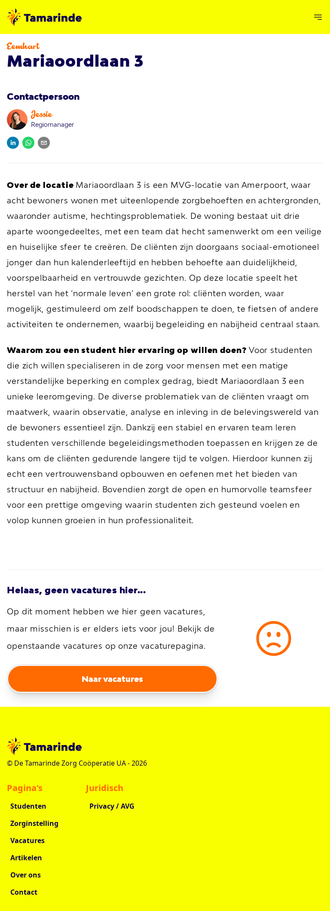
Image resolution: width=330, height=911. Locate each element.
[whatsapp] (28, 143)
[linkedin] (13, 143)
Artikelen (26, 857)
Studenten (28, 806)
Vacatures (27, 840)
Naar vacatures (112, 679)
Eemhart (23, 47)
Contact (23, 892)
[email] (44, 143)
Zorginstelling (34, 823)
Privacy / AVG (111, 806)
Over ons (25, 875)
